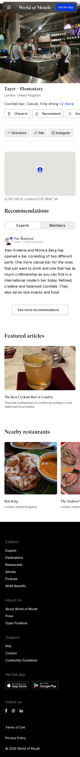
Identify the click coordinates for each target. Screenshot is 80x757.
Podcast (11, 579)
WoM (15, 586)
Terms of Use (15, 727)
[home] (35, 7)
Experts (10, 550)
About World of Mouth (21, 609)
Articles (10, 572)
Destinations (14, 557)
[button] (8, 7)
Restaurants (13, 565)
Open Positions (16, 623)
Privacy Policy (15, 738)
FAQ (8, 646)
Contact (11, 653)
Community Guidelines (21, 660)
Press (9, 616)
